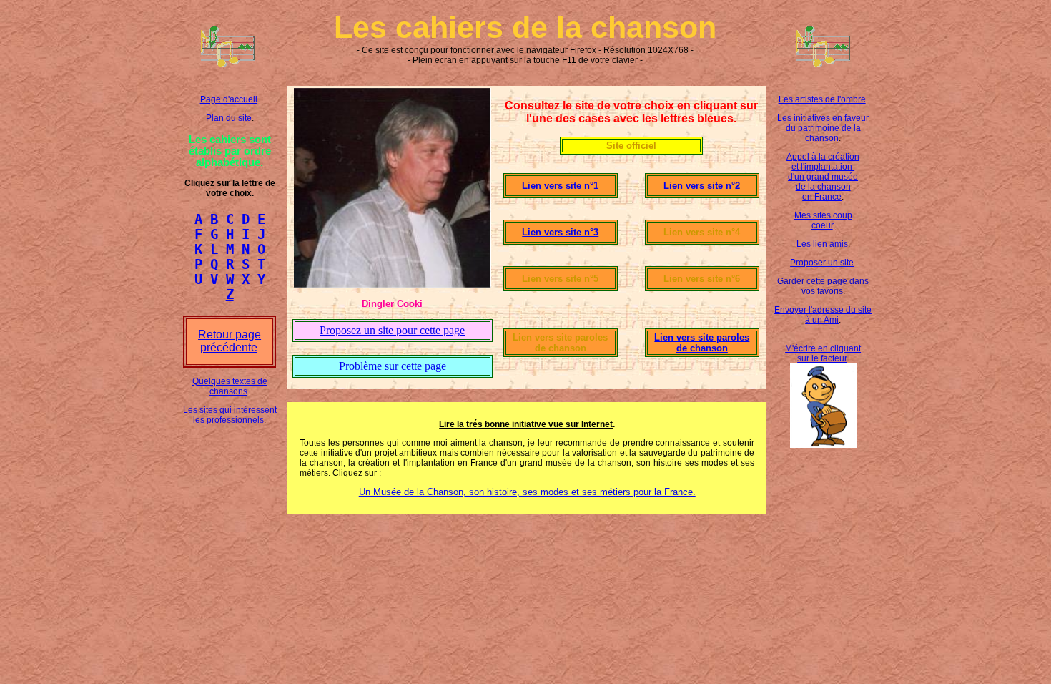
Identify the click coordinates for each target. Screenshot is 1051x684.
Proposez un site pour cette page (392, 330)
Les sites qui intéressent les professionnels (230, 415)
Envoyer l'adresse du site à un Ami (823, 315)
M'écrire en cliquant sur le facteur (823, 353)
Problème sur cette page (392, 366)
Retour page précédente (229, 340)
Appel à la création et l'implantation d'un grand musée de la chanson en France (822, 177)
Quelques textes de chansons (229, 386)
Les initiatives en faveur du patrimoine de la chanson (823, 128)
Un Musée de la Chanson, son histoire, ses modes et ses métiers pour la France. (527, 492)
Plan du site (229, 118)
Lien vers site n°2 (701, 185)
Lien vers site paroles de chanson (701, 342)
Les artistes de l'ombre (822, 99)
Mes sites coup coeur (823, 220)
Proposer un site (822, 263)
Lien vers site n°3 (560, 232)
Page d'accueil (228, 99)
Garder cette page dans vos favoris (823, 286)
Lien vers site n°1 (560, 185)
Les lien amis (822, 244)
